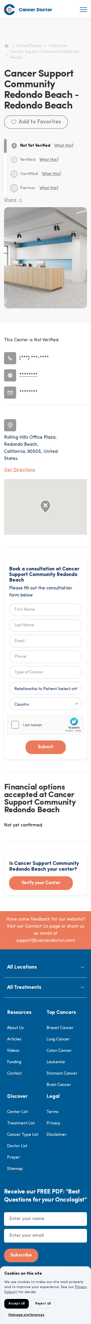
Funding (14, 1062)
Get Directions (19, 470)
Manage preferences (26, 1315)
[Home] (6, 45)
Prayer (13, 1158)
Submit (45, 747)
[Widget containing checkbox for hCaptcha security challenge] (45, 724)
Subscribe (21, 1255)
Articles (14, 1039)
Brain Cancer (59, 1085)
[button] (45, 967)
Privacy (53, 1123)
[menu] (83, 9)
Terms (52, 1112)
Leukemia (56, 1062)
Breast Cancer (60, 1028)
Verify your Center (40, 883)
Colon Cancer (59, 1051)
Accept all (16, 1304)
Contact (14, 1074)
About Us (15, 1028)
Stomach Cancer (62, 1074)
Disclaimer (56, 1135)
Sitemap (15, 1169)
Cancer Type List (22, 1135)
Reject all (43, 1304)
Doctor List (17, 1146)
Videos (13, 1051)
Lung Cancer (58, 1039)
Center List (17, 1112)
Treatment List (21, 1123)
